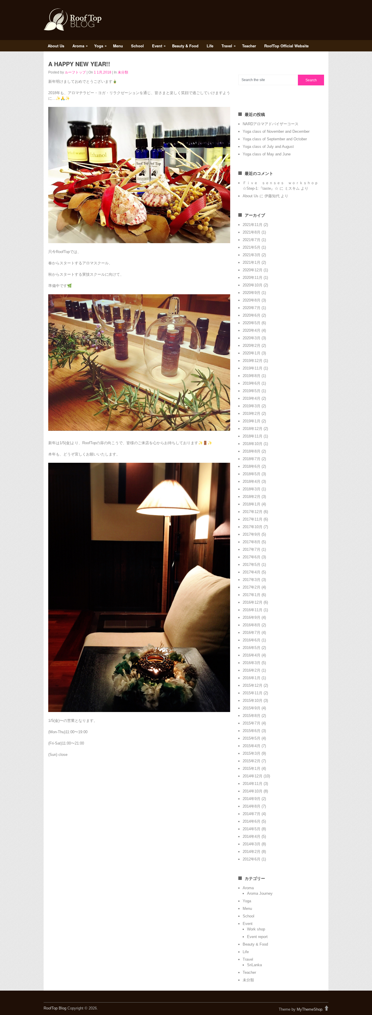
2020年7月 (251, 308)
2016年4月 (251, 655)
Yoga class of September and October (275, 139)
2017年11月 (252, 519)
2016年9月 (251, 617)
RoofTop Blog (55, 1008)
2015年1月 (251, 768)
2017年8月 (251, 542)
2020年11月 (252, 277)
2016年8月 (251, 625)
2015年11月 (252, 693)
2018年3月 (251, 489)
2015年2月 (251, 761)
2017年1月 (251, 595)
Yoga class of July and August (268, 146)
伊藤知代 (272, 196)
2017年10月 (252, 527)
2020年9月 (251, 292)
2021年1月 (251, 262)
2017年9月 (251, 534)
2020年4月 (251, 330)
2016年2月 (251, 670)
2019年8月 (251, 376)
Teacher (249, 46)
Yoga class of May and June (267, 154)
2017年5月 (251, 564)
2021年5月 (251, 247)
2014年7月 (251, 814)
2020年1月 (251, 353)
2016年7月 (251, 632)
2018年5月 (251, 474)
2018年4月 (251, 481)
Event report (257, 937)
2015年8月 (251, 715)
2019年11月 (252, 368)
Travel (228, 46)
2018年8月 (251, 451)
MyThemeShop (309, 1009)
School (137, 46)
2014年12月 (252, 776)
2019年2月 (251, 413)
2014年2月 (251, 851)
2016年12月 (252, 602)
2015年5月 (251, 738)
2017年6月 (251, 557)
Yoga (100, 46)
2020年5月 (251, 323)
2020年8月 (251, 300)
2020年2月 (251, 345)
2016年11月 (252, 610)
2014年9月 (251, 799)
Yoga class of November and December (276, 131)
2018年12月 (252, 428)
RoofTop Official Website (286, 46)
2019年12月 (252, 360)
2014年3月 (251, 844)
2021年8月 (251, 232)
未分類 (123, 72)
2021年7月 (251, 240)
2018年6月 (251, 466)
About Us (56, 46)
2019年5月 (251, 391)
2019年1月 (251, 421)
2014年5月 (251, 829)
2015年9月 (251, 708)
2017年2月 (251, 587)
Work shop (256, 929)
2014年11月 (252, 783)
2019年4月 (251, 398)
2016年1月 (251, 678)
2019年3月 (251, 406)
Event (159, 46)
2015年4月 (251, 746)
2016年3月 (251, 663)
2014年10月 (252, 791)
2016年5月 (251, 647)
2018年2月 (251, 496)
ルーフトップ (75, 72)
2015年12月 (252, 685)
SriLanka (254, 965)
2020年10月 (252, 285)
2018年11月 (252, 436)
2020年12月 (252, 270)
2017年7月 (251, 549)
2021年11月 (252, 225)
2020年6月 (251, 315)
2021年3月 (251, 255)
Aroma (80, 46)
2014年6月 (251, 821)
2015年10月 (252, 700)
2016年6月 (251, 640)
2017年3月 (251, 580)
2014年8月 (251, 806)
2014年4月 (251, 836)
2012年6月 (251, 859)
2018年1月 (251, 504)
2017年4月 (251, 572)
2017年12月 (252, 512)
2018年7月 (251, 459)
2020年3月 (251, 338)
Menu (118, 46)
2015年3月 (251, 753)
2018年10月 (252, 444)
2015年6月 (251, 731)
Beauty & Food (185, 46)
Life (210, 46)
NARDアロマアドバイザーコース (270, 124)
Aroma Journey (260, 893)
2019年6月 (251, 383)
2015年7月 (251, 723)
